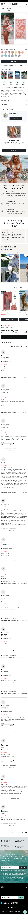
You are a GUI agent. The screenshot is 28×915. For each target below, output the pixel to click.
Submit (21, 897)
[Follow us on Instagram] (8, 907)
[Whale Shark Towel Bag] (9, 55)
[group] (14, 325)
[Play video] (10, 268)
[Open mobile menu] (2, 4)
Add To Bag (15, 118)
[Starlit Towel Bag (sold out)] (19, 52)
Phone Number (4, 864)
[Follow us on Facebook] (5, 907)
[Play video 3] (17, 75)
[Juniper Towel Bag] (5, 52)
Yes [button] (12, 377)
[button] (5, 832)
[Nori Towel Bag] (22, 52)
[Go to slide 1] (15, 291)
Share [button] (18, 377)
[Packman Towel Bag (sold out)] (19, 55)
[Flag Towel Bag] (12, 52)
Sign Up (23, 867)
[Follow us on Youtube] (12, 907)
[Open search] (4, 4)
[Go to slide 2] (16, 291)
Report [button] (14, 377)
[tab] (15, 347)
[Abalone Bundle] (5, 116)
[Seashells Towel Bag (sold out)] (2, 55)
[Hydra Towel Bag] (2, 52)
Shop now (14, 150)
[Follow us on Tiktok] (1, 907)
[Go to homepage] (14, 4)
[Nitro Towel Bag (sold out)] (16, 55)
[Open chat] (25, 912)
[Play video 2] (10, 75)
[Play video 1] (4, 75)
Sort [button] (2, 342)
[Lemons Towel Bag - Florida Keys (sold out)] (16, 52)
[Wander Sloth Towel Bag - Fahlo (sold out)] (12, 55)
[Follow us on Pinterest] (15, 907)
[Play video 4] (24, 75)
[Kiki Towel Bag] (9, 52)
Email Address (4, 895)
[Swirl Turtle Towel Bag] (5, 55)
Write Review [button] (14, 337)
